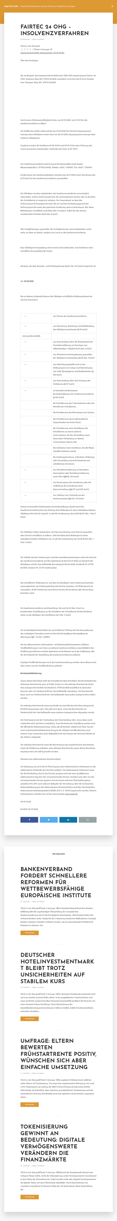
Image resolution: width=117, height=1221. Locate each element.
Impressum (91, 6)
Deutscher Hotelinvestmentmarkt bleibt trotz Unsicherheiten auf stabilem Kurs (57, 968)
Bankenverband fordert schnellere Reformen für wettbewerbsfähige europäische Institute (55, 883)
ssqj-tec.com (11, 6)
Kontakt (80, 6)
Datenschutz (103, 6)
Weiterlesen (29, 933)
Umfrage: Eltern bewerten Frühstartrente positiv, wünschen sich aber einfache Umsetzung (58, 1054)
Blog (72, 6)
